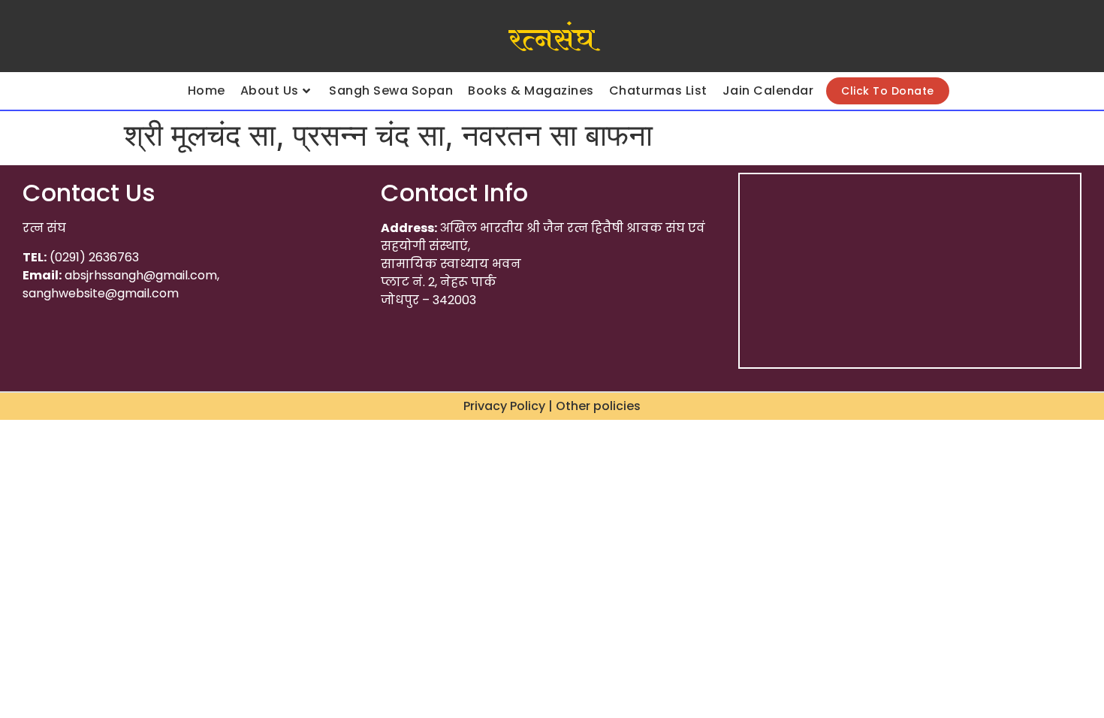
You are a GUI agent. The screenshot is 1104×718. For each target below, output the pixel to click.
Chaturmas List (658, 90)
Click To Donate (887, 91)
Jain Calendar (768, 90)
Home (206, 90)
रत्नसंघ (551, 40)
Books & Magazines (531, 90)
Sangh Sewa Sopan (391, 90)
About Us (269, 90)
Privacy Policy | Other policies (552, 406)
